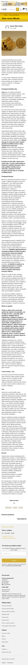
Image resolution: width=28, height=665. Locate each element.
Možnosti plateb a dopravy (8, 611)
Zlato (3, 92)
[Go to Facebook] (5, 542)
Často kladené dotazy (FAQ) (8, 625)
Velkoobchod (5, 641)
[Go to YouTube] (2, 542)
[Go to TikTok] (11, 542)
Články (5, 15)
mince (15, 507)
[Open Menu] (26, 9)
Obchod (4, 639)
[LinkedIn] (17, 503)
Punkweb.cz (10, 662)
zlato (20, 223)
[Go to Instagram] (8, 542)
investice (8, 507)
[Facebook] (11, 503)
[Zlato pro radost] (4, 9)
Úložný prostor (5, 620)
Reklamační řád (5, 614)
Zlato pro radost (8, 527)
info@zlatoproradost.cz (9, 538)
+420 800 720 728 (13, 1)
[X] (14, 503)
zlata (13, 142)
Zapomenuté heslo (6, 652)
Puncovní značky (6, 633)
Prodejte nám (5, 617)
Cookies (4, 662)
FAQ (26, 1)
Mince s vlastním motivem (8, 623)
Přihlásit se (4, 649)
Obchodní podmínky (7, 605)
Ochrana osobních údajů (8, 608)
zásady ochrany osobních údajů (14, 565)
